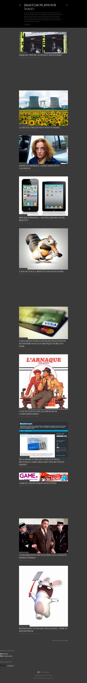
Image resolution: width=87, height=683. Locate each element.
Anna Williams (48, 675)
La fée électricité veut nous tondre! (39, 127)
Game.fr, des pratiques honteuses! (37, 483)
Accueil (27, 24)
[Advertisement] (43, 74)
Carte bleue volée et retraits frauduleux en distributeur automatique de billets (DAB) (42, 343)
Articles (5, 654)
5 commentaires (29, 485)
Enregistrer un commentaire (32, 57)
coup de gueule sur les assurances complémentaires (38, 412)
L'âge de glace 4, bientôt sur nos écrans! (41, 271)
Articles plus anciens (60, 640)
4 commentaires (29, 560)
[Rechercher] (67, 4)
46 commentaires (29, 348)
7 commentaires (29, 222)
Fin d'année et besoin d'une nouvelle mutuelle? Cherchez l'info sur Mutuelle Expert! (41, 462)
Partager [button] (21, 57)
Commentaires (7, 656)
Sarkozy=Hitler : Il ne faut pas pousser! (40, 55)
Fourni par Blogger (45, 672)
